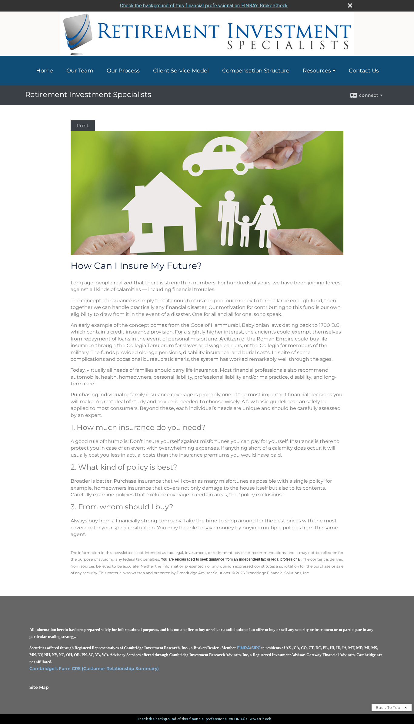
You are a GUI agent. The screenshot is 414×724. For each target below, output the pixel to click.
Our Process (123, 70)
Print (83, 125)
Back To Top (389, 707)
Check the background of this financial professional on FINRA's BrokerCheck (204, 5)
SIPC (255, 647)
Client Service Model (181, 70)
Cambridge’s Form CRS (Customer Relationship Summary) (94, 668)
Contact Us (364, 70)
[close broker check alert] (350, 5)
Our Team (79, 70)
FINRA (243, 647)
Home (44, 70)
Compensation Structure (255, 70)
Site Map (39, 687)
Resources (317, 70)
